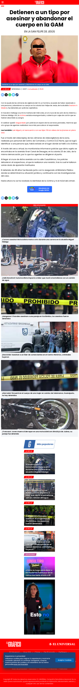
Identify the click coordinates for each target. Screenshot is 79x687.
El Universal (14, 652)
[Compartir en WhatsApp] (9, 94)
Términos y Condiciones (48, 669)
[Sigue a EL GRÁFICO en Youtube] (41, 676)
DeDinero (63, 652)
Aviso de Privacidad (21, 664)
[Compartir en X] (6, 94)
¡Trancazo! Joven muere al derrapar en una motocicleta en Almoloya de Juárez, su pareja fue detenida (37, 432)
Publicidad (63, 669)
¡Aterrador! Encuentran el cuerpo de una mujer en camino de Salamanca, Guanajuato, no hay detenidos (38, 394)
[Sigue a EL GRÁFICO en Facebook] (37, 676)
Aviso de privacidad (19, 669)
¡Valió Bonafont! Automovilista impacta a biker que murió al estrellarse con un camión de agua (38, 279)
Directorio (33, 669)
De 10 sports (49, 652)
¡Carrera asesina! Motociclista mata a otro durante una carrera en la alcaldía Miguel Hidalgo (38, 240)
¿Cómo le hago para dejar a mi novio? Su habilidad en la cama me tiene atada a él (39, 572)
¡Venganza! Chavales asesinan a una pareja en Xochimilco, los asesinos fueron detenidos (35, 317)
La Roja (5, 89)
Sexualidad (30, 554)
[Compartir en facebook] (2, 94)
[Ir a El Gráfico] (39, 2)
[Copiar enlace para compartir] (22, 94)
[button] (3, 2)
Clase (37, 652)
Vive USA (27, 652)
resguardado (20, 123)
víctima (23, 115)
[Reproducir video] (39, 607)
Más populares (45, 444)
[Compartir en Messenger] (13, 94)
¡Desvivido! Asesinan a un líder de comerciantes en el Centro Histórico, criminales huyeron (36, 356)
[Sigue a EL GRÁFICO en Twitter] (39, 676)
